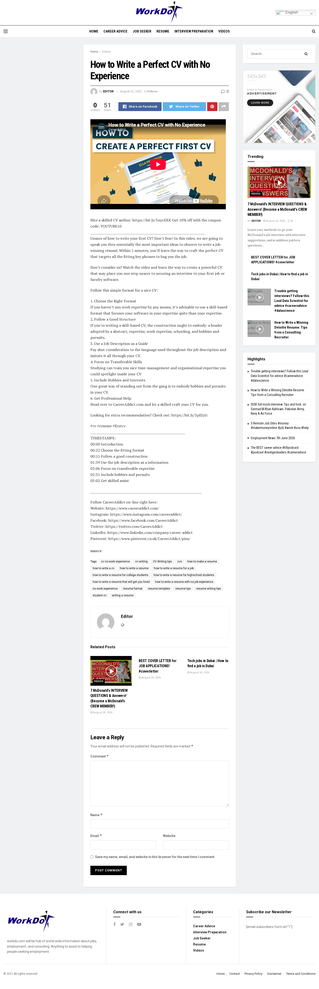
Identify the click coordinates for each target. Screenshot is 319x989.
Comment (99, 756)
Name (96, 815)
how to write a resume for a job (174, 568)
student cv (99, 595)
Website (169, 836)
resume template (159, 588)
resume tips (183, 588)
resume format (132, 588)
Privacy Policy (253, 973)
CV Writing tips (162, 561)
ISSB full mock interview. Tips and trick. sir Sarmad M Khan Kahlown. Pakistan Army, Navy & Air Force (278, 408)
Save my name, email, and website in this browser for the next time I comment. (155, 857)
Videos (224, 31)
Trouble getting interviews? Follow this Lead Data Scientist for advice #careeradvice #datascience (291, 301)
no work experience (105, 588)
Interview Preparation (193, 31)
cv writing (141, 561)
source (96, 550)
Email (96, 835)
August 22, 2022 (131, 91)
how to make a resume (202, 561)
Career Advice (115, 31)
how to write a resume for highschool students (184, 575)
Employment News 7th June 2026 (273, 438)
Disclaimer (274, 973)
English (291, 12)
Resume (162, 31)
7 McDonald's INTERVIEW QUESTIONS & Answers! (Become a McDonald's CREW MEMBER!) (277, 209)
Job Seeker (142, 31)
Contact (234, 973)
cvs (179, 561)
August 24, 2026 (102, 712)
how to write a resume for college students (120, 575)
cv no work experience (115, 561)
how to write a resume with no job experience (184, 581)
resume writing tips (208, 588)
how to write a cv (103, 568)
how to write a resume (134, 568)
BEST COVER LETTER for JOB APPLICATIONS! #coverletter (157, 666)
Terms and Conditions (300, 973)
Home (93, 31)
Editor (108, 91)
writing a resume (123, 595)
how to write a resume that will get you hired (121, 581)
